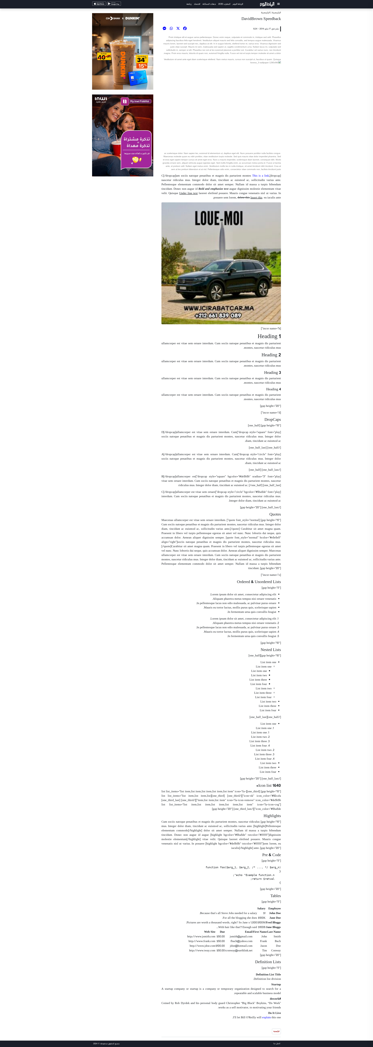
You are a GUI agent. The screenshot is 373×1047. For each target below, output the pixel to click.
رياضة (189, 4)
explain (266, 1017)
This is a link (260, 176)
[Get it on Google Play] (119, 5)
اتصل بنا (276, 1043)
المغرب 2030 (224, 4)
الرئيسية (265, 13)
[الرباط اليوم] (267, 5)
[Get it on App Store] (104, 5)
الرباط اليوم (238, 4)
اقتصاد (197, 4)
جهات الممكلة (209, 4)
